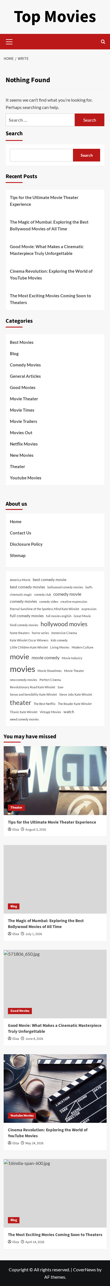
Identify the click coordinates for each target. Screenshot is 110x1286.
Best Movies (22, 342)
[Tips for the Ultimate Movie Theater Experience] (55, 780)
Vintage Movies (50, 712)
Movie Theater (24, 398)
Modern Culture (82, 647)
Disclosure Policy (26, 544)
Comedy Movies (25, 364)
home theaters (20, 633)
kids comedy (59, 640)
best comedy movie (49, 579)
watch (68, 711)
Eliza (15, 829)
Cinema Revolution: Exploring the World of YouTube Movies (51, 274)
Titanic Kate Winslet (24, 712)
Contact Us (20, 532)
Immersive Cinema (64, 633)
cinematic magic (21, 594)
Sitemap (17, 555)
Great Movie (82, 616)
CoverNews (84, 1269)
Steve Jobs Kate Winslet (75, 694)
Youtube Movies (25, 477)
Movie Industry (72, 658)
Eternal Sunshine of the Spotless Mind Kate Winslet (44, 609)
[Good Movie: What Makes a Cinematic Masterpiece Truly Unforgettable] (55, 984)
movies (22, 669)
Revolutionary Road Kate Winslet (32, 687)
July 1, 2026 (33, 934)
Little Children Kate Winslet (29, 647)
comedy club (42, 594)
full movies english (58, 616)
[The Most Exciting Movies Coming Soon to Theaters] (55, 1193)
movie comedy (46, 657)
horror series (40, 633)
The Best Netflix (45, 704)
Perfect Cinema (50, 680)
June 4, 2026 (34, 1038)
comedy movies (23, 601)
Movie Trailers (23, 421)
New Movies (22, 455)
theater (20, 702)
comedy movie (67, 594)
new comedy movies (23, 680)
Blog (14, 353)
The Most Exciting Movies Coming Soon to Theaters (50, 299)
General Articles (25, 376)
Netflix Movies (24, 443)
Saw (60, 687)
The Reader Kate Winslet (75, 704)
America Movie (20, 580)
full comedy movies (27, 615)
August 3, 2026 (35, 829)
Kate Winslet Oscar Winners (29, 640)
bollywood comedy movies (65, 587)
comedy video (48, 601)
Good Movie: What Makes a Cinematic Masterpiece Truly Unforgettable (46, 250)
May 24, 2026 (34, 1143)
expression (89, 609)
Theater (17, 466)
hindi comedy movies (24, 625)
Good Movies (23, 387)
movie (19, 656)
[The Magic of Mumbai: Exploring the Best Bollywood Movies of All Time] (55, 879)
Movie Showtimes (50, 671)
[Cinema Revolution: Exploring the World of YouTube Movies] (55, 1088)
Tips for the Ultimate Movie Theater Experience (44, 201)
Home (15, 521)
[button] (9, 41)
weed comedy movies (24, 719)
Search (14, 133)
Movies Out (21, 432)
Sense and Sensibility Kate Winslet (33, 694)
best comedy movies (27, 586)
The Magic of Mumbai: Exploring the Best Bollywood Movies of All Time (49, 225)
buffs (89, 587)
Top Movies (55, 17)
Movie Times (22, 409)
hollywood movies (64, 624)
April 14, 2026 (34, 1242)
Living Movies (59, 647)
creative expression (73, 601)
